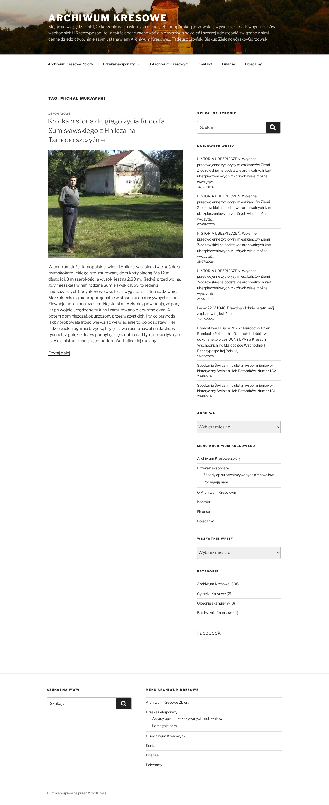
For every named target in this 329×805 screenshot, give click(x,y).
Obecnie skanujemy (213, 603)
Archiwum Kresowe (107, 18)
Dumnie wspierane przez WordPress (76, 793)
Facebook (209, 633)
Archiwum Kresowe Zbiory (70, 64)
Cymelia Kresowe (211, 593)
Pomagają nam (215, 482)
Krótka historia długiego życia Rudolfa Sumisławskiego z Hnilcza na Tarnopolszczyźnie (106, 130)
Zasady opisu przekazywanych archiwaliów (238, 475)
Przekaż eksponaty (119, 64)
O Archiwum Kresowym (168, 64)
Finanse (228, 64)
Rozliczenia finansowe (215, 612)
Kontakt (205, 64)
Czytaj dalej (59, 353)
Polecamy (253, 64)
